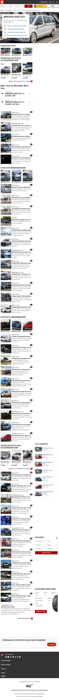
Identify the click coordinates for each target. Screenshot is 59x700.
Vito (14, 10)
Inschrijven (51, 644)
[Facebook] (6, 657)
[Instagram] (8, 657)
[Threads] (15, 657)
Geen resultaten (46, 552)
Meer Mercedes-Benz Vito (23, 618)
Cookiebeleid (14, 690)
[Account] (50, 2)
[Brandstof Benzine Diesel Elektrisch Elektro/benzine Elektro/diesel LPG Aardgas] (52, 548)
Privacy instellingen (31, 690)
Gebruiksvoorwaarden (42, 690)
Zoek (28, 6)
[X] (11, 657)
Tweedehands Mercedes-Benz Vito (15, 29)
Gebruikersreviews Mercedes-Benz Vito (17, 35)
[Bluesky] (13, 657)
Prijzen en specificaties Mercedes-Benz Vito (17, 26)
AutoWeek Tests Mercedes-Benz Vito (16, 32)
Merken (2, 10)
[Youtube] (20, 657)
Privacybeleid (21, 690)
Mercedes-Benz (9, 10)
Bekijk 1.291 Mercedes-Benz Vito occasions (19, 81)
